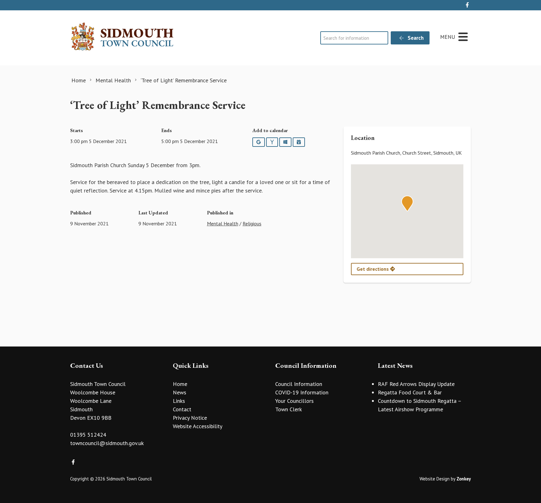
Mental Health (222, 223)
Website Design (435, 479)
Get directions (373, 269)
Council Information (298, 384)
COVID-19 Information (301, 392)
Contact (182, 409)
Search (415, 37)
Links (179, 400)
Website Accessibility (197, 426)
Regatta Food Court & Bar (410, 392)
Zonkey (463, 479)
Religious (252, 223)
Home (180, 384)
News (179, 392)
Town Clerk (288, 409)
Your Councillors (294, 400)
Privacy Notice (190, 417)
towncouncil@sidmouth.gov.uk (107, 443)
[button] (407, 203)
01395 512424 (88, 434)
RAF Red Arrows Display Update (416, 384)
